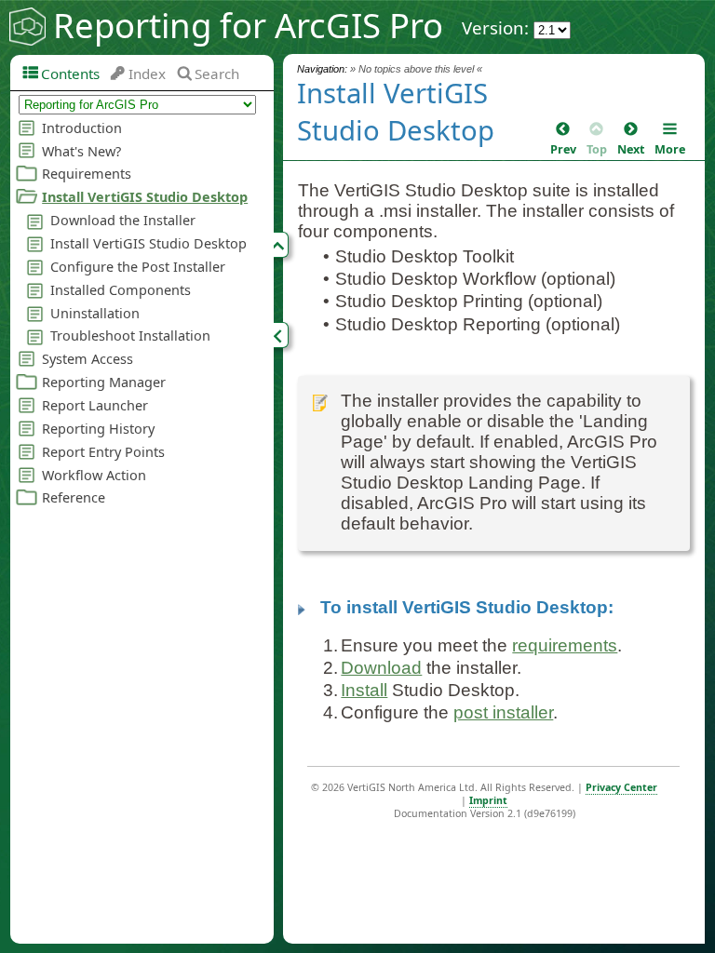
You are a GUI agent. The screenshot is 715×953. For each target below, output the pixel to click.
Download (381, 668)
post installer (503, 712)
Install (364, 690)
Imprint (488, 800)
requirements (564, 645)
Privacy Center (621, 787)
